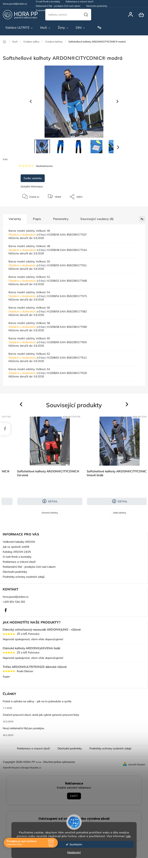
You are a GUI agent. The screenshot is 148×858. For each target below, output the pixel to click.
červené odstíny (39, 512)
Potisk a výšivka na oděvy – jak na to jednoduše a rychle (37, 701)
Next (127, 404)
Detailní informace (32, 186)
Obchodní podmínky (96, 5)
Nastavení (74, 852)
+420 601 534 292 (14, 601)
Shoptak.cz (35, 767)
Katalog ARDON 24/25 (17, 551)
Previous (21, 404)
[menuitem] (19, 27)
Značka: (26, 159)
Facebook (5, 610)
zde (128, 836)
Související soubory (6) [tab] (97, 219)
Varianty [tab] (15, 219)
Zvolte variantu (33, 178)
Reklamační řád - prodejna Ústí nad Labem (58, 5)
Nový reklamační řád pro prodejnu (23, 728)
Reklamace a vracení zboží (33, 748)
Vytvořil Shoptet (136, 764)
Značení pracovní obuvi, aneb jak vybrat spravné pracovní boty (41, 715)
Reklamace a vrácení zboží (19, 561)
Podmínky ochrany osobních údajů (54, 10)
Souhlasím (76, 844)
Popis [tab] (37, 219)
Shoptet (15, 767)
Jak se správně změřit (16, 546)
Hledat (86, 14)
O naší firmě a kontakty (17, 556)
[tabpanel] (39, 465)
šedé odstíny (109, 512)
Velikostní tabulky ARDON (19, 541)
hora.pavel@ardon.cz (16, 596)
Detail (42, 501)
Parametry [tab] (61, 219)
